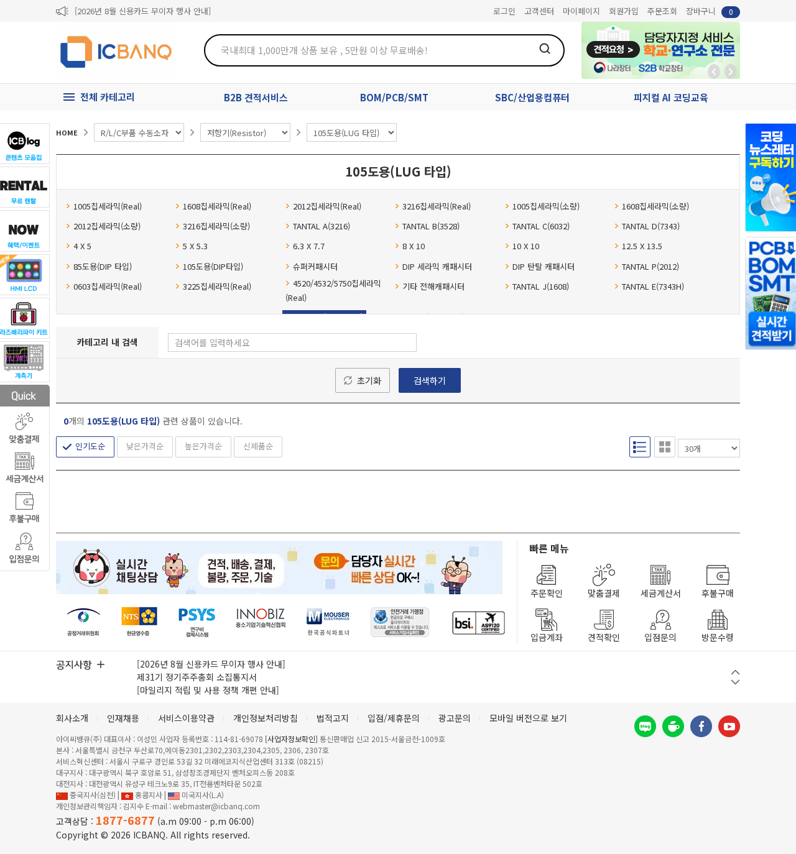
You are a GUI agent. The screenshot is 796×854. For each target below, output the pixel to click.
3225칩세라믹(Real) (217, 286)
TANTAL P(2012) (650, 266)
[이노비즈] (261, 622)
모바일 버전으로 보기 (528, 718)
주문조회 (662, 11)
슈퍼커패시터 (315, 266)
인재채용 (123, 718)
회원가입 (624, 11)
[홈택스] (139, 622)
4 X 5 (82, 246)
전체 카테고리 (107, 96)
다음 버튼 (735, 682)
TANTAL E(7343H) (653, 286)
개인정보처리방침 (265, 718)
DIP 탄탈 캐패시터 (543, 266)
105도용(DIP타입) (213, 266)
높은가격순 (203, 446)
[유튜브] (729, 726)
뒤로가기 (714, 71)
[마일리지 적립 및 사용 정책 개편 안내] (208, 690)
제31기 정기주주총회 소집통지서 (197, 677)
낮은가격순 (145, 446)
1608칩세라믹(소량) (655, 206)
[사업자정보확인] (291, 738)
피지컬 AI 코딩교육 (671, 97)
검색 (544, 48)
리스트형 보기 (639, 446)
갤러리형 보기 (664, 446)
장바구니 (709, 11)
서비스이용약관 (186, 718)
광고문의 (454, 718)
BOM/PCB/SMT (394, 97)
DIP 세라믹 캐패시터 (437, 266)
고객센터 (539, 11)
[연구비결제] (197, 622)
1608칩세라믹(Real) (217, 206)
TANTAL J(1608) (540, 286)
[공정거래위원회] (83, 622)
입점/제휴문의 (394, 718)
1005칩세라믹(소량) (546, 206)
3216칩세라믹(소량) (216, 226)
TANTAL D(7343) (651, 226)
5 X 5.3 (195, 246)
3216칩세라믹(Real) (436, 206)
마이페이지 (581, 11)
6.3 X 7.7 (309, 246)
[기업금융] (478, 622)
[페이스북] (701, 726)
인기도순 (90, 446)
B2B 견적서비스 (256, 97)
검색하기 (430, 380)
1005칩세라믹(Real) (107, 206)
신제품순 (258, 446)
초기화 (369, 380)
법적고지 (333, 718)
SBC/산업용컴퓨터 (532, 97)
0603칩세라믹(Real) (107, 286)
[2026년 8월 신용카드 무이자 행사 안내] (143, 11)
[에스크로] (400, 622)
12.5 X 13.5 (642, 246)
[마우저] (328, 622)
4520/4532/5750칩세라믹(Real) (333, 290)
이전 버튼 (735, 672)
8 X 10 (413, 246)
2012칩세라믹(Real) (327, 206)
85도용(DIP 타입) (102, 266)
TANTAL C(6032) (541, 226)
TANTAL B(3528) (431, 226)
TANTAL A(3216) (321, 226)
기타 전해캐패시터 (433, 286)
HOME (67, 132)
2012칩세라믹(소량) (107, 226)
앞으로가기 (730, 71)
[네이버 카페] (673, 726)
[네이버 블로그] (645, 726)
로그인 (504, 11)
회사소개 (72, 718)
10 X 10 (525, 246)
